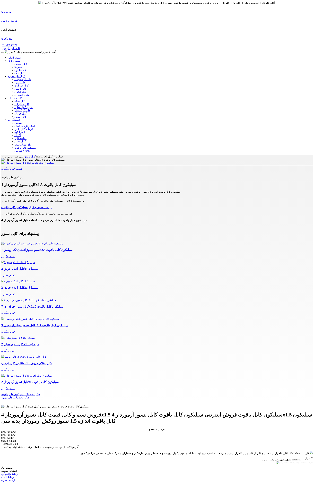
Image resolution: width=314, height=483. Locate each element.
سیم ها (18, 67)
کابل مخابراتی (21, 104)
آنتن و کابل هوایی (23, 107)
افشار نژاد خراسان (24, 126)
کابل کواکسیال (22, 110)
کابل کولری (20, 91)
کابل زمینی (20, 88)
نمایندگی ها (14, 119)
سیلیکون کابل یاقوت (25, 147)
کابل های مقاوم (16, 76)
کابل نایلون (20, 70)
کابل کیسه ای (21, 95)
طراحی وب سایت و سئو (303, 462)
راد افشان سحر (22, 144)
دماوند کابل (20, 138)
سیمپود (18, 122)
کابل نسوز (19, 82)
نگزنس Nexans (22, 150)
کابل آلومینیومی (22, 79)
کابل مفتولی (21, 63)
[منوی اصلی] (2, 52)
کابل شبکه (20, 101)
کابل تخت (19, 73)
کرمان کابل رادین (23, 129)
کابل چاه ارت (21, 85)
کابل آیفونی (20, 116)
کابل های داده (15, 98)
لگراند (17, 135)
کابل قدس (20, 141)
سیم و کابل (14, 60)
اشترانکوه (19, 132)
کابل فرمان (20, 113)
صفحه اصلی (14, 57)
